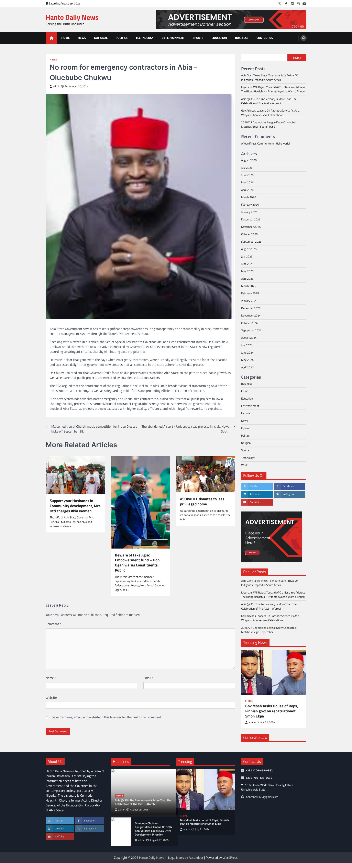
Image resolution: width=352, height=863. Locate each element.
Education (219, 37)
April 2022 (247, 367)
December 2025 (251, 219)
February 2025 (250, 293)
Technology (145, 37)
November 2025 (251, 227)
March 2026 (248, 197)
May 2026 (247, 182)
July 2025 (247, 256)
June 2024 (247, 352)
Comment (53, 623)
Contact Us (264, 37)
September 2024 (251, 330)
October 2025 (249, 234)
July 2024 (247, 345)
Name (51, 677)
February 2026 (250, 204)
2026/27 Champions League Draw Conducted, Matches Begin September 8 (269, 124)
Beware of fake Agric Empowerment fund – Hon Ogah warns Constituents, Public (137, 563)
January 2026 (249, 212)
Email (148, 677)
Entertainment (173, 37)
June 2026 (247, 175)
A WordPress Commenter (256, 143)
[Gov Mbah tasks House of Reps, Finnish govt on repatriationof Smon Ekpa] (273, 672)
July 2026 (247, 167)
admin (56, 86)
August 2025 (249, 249)
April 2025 (247, 278)
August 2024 (249, 338)
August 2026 (249, 160)
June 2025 (247, 264)
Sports (198, 37)
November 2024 (251, 315)
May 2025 (247, 271)
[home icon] (51, 38)
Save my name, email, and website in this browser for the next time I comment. (107, 717)
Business (241, 37)
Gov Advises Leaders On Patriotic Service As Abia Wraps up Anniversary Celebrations (270, 112)
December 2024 (251, 308)
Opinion (245, 428)
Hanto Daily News (72, 17)
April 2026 (247, 190)
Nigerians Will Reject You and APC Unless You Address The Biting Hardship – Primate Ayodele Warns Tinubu (273, 89)
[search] (303, 38)
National (101, 37)
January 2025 (249, 301)
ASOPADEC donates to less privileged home (202, 501)
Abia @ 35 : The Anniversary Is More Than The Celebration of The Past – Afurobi (269, 101)
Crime (244, 391)
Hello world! (283, 143)
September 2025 (251, 241)
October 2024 (249, 323)
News (82, 37)
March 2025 (248, 286)
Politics (122, 37)
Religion (246, 443)
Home (65, 37)
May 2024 (247, 360)
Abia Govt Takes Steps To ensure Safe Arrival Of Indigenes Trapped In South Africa (269, 77)
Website (51, 697)
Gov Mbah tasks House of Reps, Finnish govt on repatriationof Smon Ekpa (271, 711)
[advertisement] (231, 19)
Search (297, 57)
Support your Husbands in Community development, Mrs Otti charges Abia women (75, 505)
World (244, 465)
